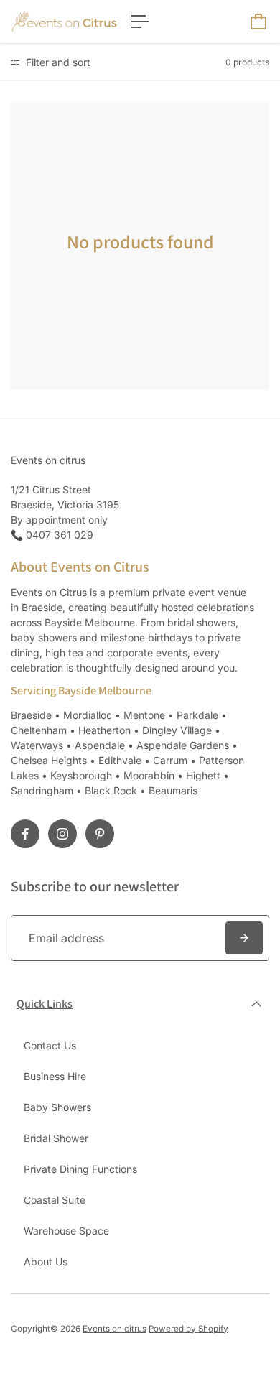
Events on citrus (48, 460)
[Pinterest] (99, 833)
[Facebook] (25, 833)
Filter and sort (56, 62)
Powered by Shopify (188, 1329)
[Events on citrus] (64, 22)
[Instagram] (62, 833)
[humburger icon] (140, 21)
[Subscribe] (244, 937)
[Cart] (258, 21)
